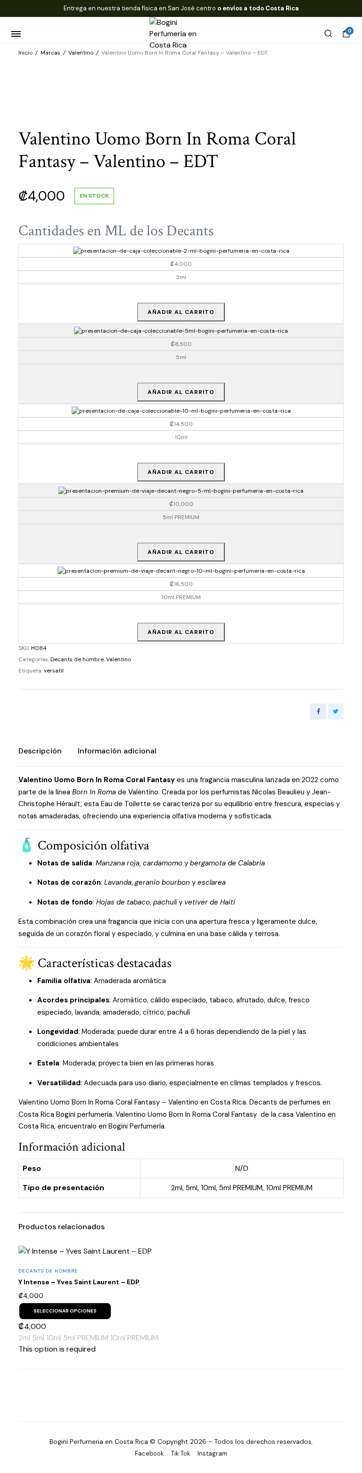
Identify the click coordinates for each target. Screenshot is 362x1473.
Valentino (80, 52)
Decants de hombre (77, 659)
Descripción (40, 751)
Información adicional (117, 751)
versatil (54, 670)
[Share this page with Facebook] (318, 712)
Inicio (25, 52)
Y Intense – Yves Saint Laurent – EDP (79, 1282)
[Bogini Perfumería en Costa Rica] (181, 34)
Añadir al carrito (181, 312)
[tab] (40, 751)
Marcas (50, 52)
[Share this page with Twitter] (336, 712)
